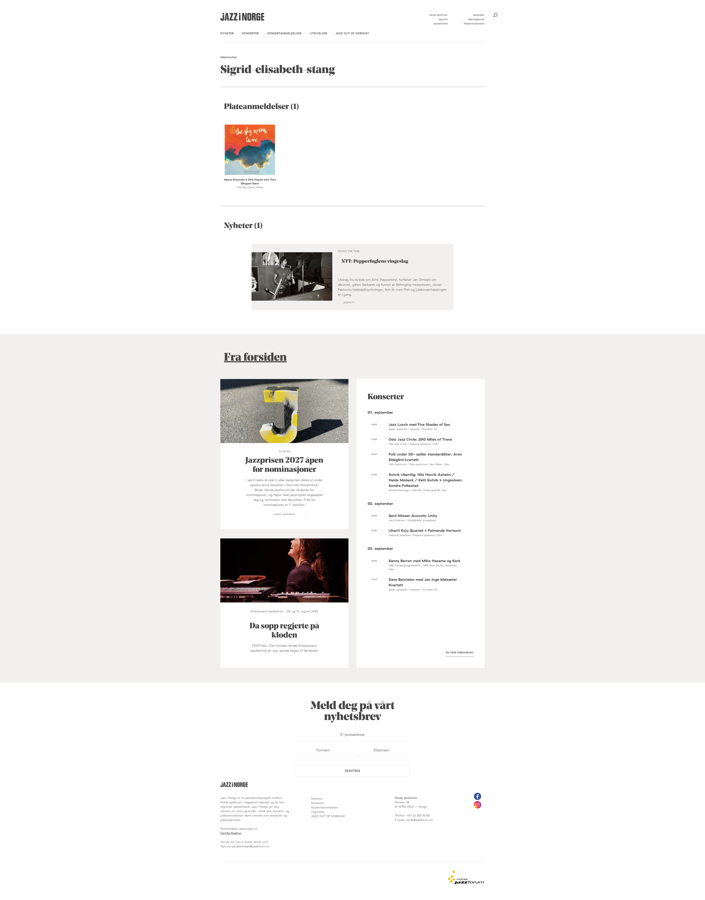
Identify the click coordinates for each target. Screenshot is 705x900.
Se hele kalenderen (460, 652)
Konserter (250, 33)
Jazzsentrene (440, 23)
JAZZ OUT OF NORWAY (352, 33)
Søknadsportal (476, 19)
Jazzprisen (478, 14)
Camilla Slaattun (230, 833)
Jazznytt (443, 19)
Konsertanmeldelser (284, 33)
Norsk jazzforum (438, 14)
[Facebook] (477, 799)
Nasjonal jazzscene (474, 23)
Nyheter (227, 33)
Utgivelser (318, 33)
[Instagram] (477, 807)
